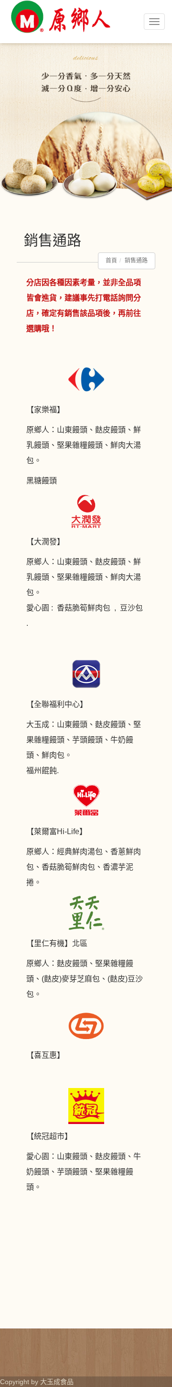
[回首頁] (59, 42)
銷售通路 (136, 260)
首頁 (111, 260)
